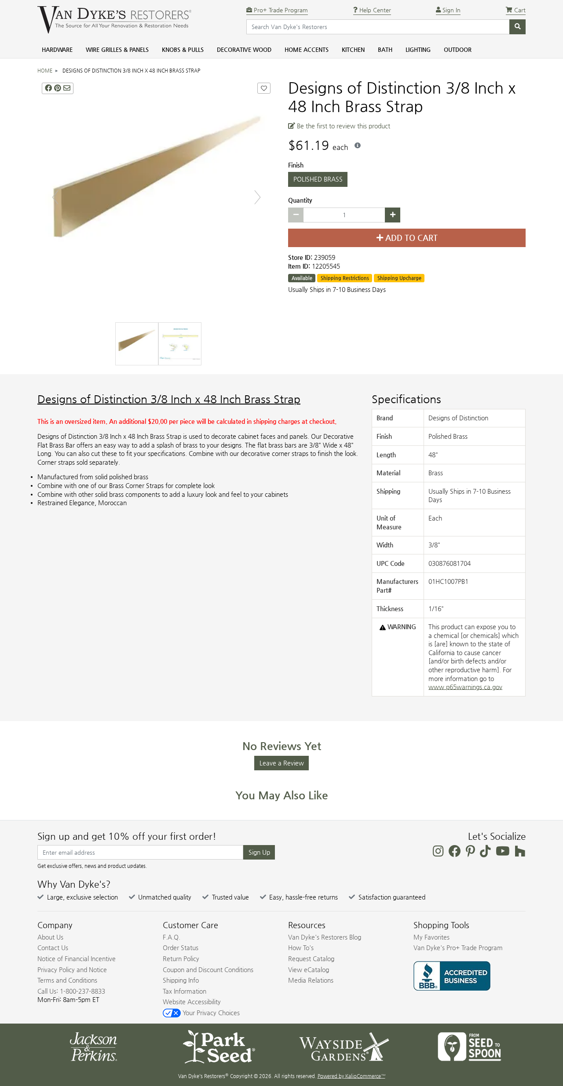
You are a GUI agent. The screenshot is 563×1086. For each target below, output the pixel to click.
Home (44, 70)
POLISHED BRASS (318, 178)
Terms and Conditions (67, 980)
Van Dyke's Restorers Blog (324, 936)
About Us (50, 936)
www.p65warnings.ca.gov (465, 686)
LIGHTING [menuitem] (418, 49)
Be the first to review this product (342, 125)
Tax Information (184, 991)
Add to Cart (410, 237)
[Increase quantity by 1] (392, 215)
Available (302, 278)
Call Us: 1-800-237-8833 (71, 991)
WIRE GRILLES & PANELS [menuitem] (117, 49)
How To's (301, 947)
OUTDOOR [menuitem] (458, 49)
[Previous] (55, 197)
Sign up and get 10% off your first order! (126, 836)
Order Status (180, 947)
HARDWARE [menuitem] (57, 49)
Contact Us (52, 947)
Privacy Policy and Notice (72, 969)
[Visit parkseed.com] (219, 1046)
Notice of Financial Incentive (76, 958)
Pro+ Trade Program (280, 10)
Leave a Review (282, 762)
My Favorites (431, 936)
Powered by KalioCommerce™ (351, 1076)
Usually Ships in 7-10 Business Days (337, 289)
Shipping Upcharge (399, 278)
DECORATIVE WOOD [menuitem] (244, 49)
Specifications (406, 399)
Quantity (300, 200)
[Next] (257, 197)
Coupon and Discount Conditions (208, 969)
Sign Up (259, 852)
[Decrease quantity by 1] (295, 215)
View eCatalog (308, 969)
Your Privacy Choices (210, 1012)
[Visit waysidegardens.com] (344, 1046)
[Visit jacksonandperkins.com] (93, 1046)
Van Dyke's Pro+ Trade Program (458, 947)
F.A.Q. (171, 936)
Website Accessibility (192, 1001)
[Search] (517, 26)
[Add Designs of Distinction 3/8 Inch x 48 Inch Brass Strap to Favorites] (264, 88)
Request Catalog (311, 958)
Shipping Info (181, 980)
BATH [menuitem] (385, 49)
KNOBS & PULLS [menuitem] (183, 49)
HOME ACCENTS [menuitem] (307, 49)
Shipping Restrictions (345, 278)
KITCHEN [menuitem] (353, 49)
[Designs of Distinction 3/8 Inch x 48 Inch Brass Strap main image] (156, 197)
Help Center (374, 10)
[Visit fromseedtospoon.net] (469, 1046)
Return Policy (181, 958)
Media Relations (310, 980)
